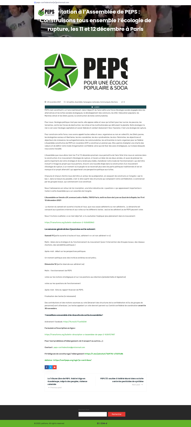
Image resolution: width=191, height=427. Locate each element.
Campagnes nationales (91, 102)
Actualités (70, 102)
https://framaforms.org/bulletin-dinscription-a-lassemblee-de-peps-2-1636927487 (80, 335)
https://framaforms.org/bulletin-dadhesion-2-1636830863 (69, 222)
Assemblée (79, 102)
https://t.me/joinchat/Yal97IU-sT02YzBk (104, 354)
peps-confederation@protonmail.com (69, 347)
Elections (114, 102)
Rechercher (83, 410)
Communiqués (105, 102)
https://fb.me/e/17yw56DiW (75, 322)
